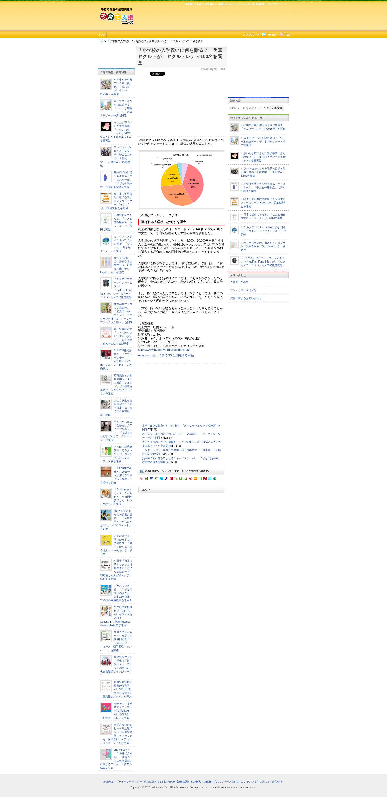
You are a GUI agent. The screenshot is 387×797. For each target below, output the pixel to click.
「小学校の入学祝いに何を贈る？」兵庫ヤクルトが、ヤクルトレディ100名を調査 (180, 56)
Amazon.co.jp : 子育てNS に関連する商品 (166, 355)
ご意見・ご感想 (239, 282)
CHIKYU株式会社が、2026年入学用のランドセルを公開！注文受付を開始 (116, 475)
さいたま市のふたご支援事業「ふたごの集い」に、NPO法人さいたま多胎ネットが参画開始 (263, 157)
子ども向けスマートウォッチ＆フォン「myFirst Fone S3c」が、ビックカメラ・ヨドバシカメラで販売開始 (263, 261)
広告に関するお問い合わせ (246, 298)
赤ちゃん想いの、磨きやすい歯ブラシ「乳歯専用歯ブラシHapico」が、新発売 (116, 265)
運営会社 (277, 781)
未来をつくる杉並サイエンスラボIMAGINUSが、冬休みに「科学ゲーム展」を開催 (116, 710)
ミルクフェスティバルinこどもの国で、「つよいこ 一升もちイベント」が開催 (116, 243)
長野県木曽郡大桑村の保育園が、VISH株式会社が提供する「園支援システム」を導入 (116, 689)
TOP (100, 41)
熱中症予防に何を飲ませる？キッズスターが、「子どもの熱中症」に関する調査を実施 (116, 179)
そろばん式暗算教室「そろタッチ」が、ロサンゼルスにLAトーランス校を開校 (116, 454)
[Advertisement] (211, 17)
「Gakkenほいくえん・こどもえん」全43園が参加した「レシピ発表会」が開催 (116, 496)
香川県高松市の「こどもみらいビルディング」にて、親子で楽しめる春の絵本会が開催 (116, 336)
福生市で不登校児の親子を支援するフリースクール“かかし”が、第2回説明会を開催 (116, 201)
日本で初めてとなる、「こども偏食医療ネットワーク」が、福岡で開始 (116, 222)
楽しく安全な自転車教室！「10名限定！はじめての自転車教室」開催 (116, 407)
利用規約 (109, 781)
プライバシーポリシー (129, 781)
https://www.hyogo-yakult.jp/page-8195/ (164, 349)
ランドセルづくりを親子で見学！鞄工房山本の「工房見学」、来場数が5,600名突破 (263, 172)
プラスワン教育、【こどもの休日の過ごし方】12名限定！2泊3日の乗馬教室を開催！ (116, 593)
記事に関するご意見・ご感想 (194, 781)
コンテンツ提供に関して (255, 781)
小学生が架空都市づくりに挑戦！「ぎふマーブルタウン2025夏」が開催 (116, 87)
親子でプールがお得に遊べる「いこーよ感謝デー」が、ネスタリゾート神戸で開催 (116, 108)
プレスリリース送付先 (243, 290)
